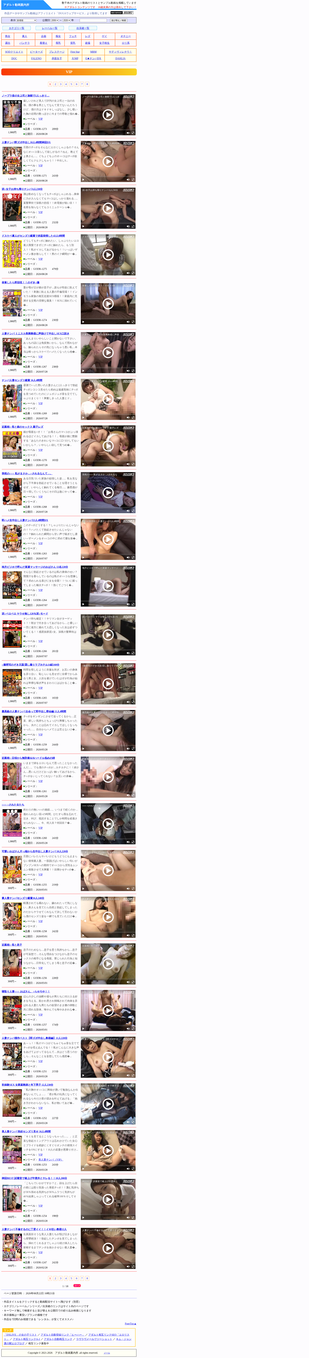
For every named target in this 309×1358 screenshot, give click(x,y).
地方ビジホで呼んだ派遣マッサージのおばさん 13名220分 (35, 567)
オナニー (126, 36)
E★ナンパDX (93, 58)
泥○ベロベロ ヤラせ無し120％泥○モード (25, 613)
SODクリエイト (14, 51)
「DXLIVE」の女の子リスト (20, 1334)
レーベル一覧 (49, 28)
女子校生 (104, 43)
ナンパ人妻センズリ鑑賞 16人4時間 (22, 380)
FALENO (36, 58)
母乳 (58, 43)
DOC (14, 58)
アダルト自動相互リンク (58, 1339)
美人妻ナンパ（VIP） (50, 1159)
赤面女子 (57, 58)
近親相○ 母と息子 (12, 944)
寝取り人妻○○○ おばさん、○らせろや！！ (26, 991)
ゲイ (104, 36)
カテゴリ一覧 (16, 28)
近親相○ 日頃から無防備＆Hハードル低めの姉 (28, 758)
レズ (87, 36)
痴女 (58, 36)
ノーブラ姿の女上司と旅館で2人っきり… (25, 95)
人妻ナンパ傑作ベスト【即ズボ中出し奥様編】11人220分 (34, 1038)
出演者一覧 (82, 28)
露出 (7, 43)
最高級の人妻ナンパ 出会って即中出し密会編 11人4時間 (34, 711)
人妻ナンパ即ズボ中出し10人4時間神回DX (26, 142)
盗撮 (87, 43)
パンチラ (24, 43)
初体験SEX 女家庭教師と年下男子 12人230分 (27, 1084)
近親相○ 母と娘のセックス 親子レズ (22, 426)
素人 (24, 36)
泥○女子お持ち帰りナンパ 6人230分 (22, 189)
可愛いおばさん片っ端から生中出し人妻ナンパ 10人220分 (35, 851)
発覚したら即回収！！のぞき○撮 (20, 282)
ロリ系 (126, 43)
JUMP (75, 58)
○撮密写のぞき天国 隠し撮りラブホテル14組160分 (30, 664)
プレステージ (57, 51)
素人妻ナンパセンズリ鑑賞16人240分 (23, 898)
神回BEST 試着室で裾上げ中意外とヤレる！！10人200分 (34, 1178)
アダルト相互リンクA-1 (26, 1339)
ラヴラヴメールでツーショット (94, 1339)
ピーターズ (36, 51)
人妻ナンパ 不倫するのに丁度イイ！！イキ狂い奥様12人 (34, 1229)
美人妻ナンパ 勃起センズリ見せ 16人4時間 (26, 1131)
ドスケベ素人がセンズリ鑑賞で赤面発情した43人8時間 (33, 235)
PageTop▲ (130, 1323)
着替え (43, 43)
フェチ (73, 36)
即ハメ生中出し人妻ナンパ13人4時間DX (25, 520)
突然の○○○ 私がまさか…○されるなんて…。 (27, 473)
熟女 (7, 36)
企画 (43, 36)
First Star (75, 51)
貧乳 (72, 43)
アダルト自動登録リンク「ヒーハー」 (62, 1334)
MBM (93, 51)
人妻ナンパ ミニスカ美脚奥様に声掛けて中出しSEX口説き (35, 333)
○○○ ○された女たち (13, 804)
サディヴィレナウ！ (120, 51)
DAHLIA (120, 58)
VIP (40, 118)
